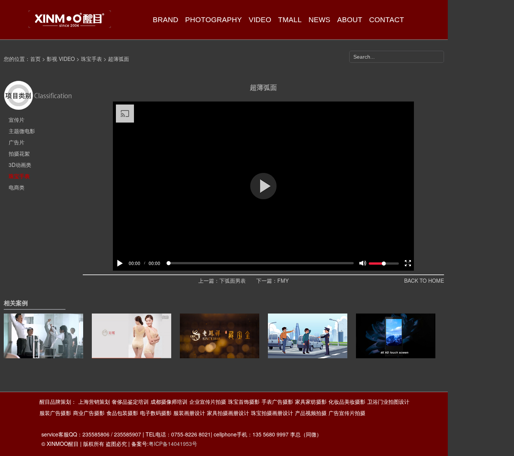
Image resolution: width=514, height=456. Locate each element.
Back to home (424, 280)
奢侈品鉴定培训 (130, 401)
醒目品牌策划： (58, 401)
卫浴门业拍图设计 (388, 401)
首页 (35, 58)
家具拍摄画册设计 (228, 413)
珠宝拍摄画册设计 (272, 413)
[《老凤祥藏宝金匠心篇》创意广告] (219, 348)
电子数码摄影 (156, 413)
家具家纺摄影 (311, 401)
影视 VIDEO (61, 58)
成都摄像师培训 (169, 401)
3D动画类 (20, 164)
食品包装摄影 (122, 413)
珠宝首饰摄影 (244, 401)
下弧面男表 (232, 280)
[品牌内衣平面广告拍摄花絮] (131, 348)
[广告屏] (395, 348)
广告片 (16, 142)
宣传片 (16, 119)
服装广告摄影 (55, 413)
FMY (283, 280)
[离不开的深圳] (43, 348)
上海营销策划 (94, 401)
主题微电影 (22, 131)
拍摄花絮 (19, 153)
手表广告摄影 (277, 401)
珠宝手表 (91, 58)
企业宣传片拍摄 (207, 401)
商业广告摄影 (89, 413)
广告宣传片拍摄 (346, 413)
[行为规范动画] (307, 348)
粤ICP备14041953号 (173, 443)
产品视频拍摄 (311, 413)
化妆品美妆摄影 (346, 401)
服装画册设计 (189, 413)
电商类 (16, 187)
